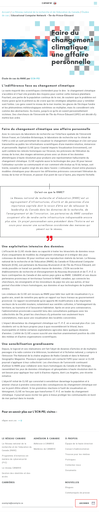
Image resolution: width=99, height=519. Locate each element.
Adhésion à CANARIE (47, 438)
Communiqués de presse (77, 493)
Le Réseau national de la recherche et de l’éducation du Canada (45, 12)
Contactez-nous (73, 465)
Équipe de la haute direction (79, 444)
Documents (70, 470)
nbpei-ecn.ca (9, 420)
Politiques (70, 460)
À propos (71, 438)
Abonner (84, 503)
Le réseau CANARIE (14, 438)
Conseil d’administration (77, 449)
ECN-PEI (35, 78)
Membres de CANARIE (45, 449)
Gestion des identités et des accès (16, 475)
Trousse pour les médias (77, 454)
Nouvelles (72, 482)
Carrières (8, 482)
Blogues (69, 487)
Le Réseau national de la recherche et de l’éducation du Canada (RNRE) (17, 447)
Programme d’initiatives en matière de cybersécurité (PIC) (15, 459)
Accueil (6, 12)
